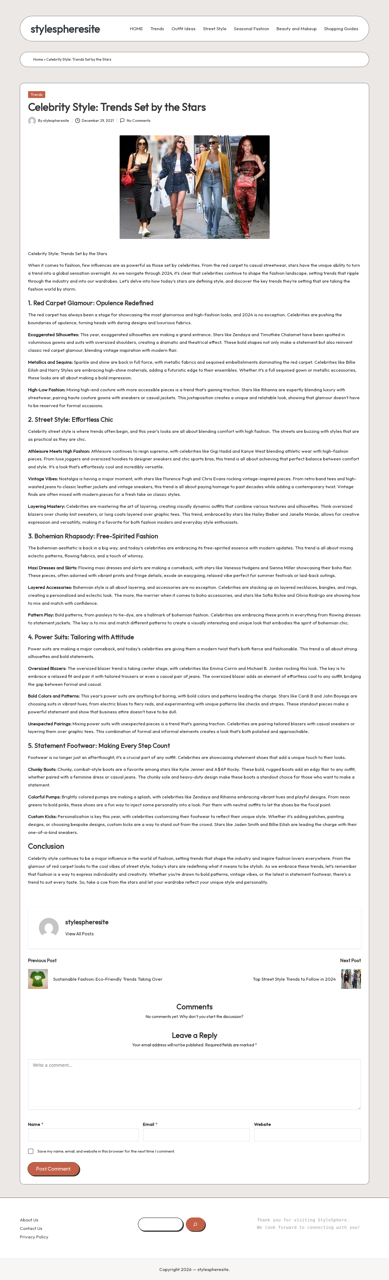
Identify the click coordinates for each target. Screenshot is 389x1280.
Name (35, 1124)
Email (150, 1124)
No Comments (138, 120)
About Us (29, 1220)
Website (262, 1124)
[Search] (195, 1224)
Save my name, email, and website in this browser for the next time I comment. (106, 1151)
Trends (37, 94)
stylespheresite (65, 28)
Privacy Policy (34, 1236)
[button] (79, 934)
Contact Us (31, 1228)
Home (38, 59)
